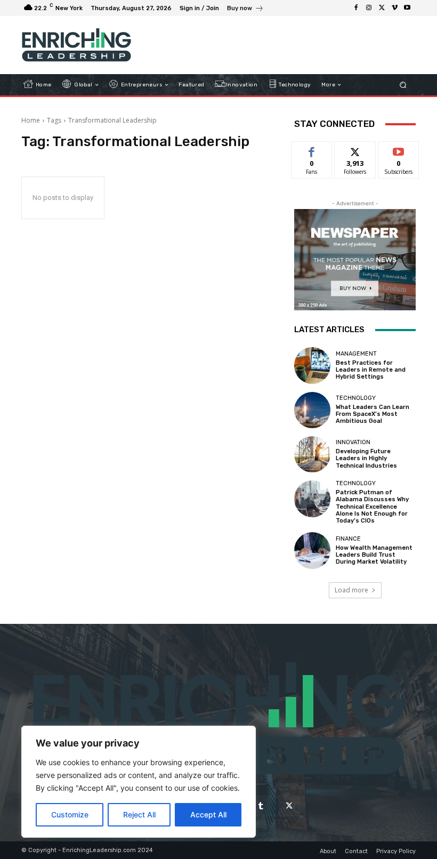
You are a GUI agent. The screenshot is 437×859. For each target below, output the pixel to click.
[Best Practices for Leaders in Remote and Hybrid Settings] (312, 365)
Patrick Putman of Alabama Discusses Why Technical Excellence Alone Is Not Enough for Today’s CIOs (372, 506)
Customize (69, 814)
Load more (351, 590)
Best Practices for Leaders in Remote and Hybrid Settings (371, 369)
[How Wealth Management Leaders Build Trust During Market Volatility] (312, 550)
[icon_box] (245, 9)
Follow (355, 150)
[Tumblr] (260, 806)
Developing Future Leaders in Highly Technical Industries (366, 458)
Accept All (208, 814)
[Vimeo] (394, 8)
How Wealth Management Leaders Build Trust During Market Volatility (374, 554)
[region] (138, 782)
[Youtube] (407, 8)
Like (312, 150)
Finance (348, 539)
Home (30, 120)
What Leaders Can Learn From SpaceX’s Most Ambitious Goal (372, 414)
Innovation (353, 442)
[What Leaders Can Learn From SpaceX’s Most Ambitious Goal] (312, 410)
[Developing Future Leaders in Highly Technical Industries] (312, 454)
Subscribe (398, 150)
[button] (403, 85)
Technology (356, 398)
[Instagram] (368, 8)
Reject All (139, 814)
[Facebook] (356, 8)
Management (356, 354)
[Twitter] (381, 8)
